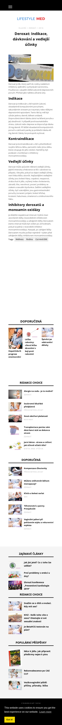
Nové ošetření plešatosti (36, 416)
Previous (4, 337)
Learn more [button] (45, 712)
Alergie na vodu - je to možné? (38, 391)
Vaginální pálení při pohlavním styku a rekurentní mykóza (38, 522)
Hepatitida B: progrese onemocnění (14, 354)
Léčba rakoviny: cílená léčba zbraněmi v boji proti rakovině (31, 346)
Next (58, 337)
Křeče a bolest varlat (34, 493)
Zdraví (32, 28)
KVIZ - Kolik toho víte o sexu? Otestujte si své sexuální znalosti (36, 618)
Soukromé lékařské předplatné (33, 405)
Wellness (19, 239)
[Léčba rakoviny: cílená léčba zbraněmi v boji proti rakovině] (32, 332)
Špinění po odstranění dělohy (47, 342)
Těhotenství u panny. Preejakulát (34, 507)
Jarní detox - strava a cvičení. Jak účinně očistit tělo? (38, 444)
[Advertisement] (31, 279)
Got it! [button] (9, 719)
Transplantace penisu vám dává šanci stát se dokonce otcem (37, 430)
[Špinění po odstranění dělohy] (49, 332)
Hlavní (22, 28)
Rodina (29, 239)
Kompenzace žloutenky (35, 468)
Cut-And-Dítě (41, 239)
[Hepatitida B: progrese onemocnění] (15, 338)
